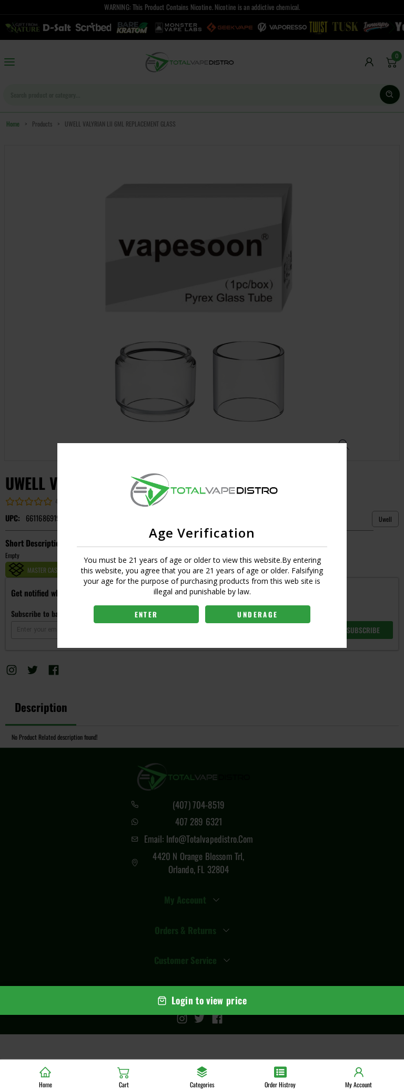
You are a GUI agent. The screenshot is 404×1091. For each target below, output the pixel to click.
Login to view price (209, 1000)
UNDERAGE (257, 614)
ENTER (146, 614)
